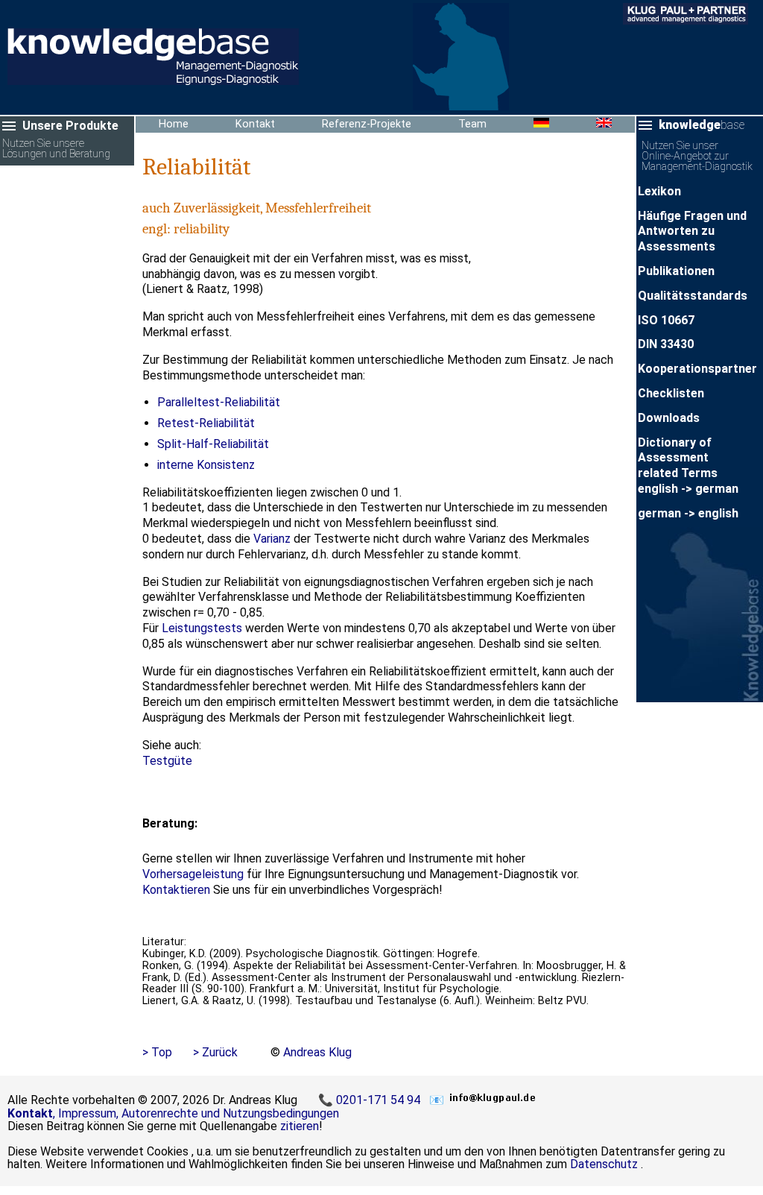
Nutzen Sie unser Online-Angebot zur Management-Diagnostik (697, 156)
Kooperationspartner (697, 369)
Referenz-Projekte (366, 124)
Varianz (272, 539)
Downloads (669, 418)
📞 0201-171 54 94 (370, 1100)
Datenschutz (604, 1164)
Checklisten (671, 393)
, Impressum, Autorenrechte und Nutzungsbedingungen (173, 1113)
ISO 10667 (666, 320)
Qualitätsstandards (692, 295)
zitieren (299, 1126)
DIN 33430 (666, 344)
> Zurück (215, 1052)
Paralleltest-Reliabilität (218, 402)
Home (174, 124)
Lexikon (659, 191)
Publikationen (676, 271)
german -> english (688, 513)
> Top (157, 1052)
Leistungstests (202, 628)
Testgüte (167, 761)
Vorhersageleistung (193, 874)
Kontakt (255, 124)
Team (472, 124)
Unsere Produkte (70, 126)
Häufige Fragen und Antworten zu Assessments (692, 231)
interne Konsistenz (206, 465)
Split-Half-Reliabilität (213, 444)
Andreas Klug (317, 1052)
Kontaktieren (176, 890)
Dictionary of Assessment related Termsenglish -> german (688, 465)
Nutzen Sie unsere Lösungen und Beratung (56, 149)
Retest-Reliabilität (206, 423)
